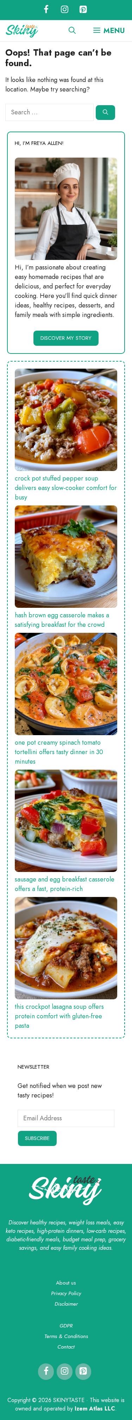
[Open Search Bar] (72, 31)
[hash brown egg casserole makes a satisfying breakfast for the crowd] (66, 558)
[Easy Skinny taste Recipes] (22, 31)
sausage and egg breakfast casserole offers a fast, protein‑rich (64, 884)
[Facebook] (46, 10)
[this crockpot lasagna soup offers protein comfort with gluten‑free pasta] (66, 949)
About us (66, 1283)
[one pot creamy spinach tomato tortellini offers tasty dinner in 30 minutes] (66, 685)
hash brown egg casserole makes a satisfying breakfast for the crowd (62, 620)
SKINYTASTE (69, 1400)
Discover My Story (66, 338)
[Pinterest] (83, 10)
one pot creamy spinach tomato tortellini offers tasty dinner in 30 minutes (59, 752)
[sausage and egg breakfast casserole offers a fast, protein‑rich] (66, 822)
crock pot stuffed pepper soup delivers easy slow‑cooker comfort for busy (66, 488)
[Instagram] (65, 10)
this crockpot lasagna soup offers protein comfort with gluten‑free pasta (59, 1016)
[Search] (105, 113)
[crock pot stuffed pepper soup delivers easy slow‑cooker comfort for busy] (66, 421)
